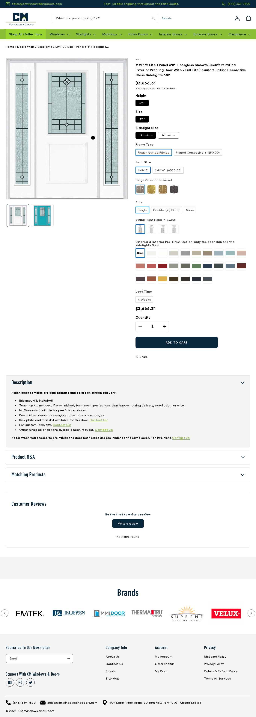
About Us (113, 656)
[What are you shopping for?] (153, 18)
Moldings (110, 34)
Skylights (84, 34)
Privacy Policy (214, 663)
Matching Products (28, 475)
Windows (58, 34)
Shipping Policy (215, 656)
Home (10, 46)
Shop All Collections (26, 34)
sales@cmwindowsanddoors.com (37, 3)
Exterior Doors (206, 34)
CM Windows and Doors (36, 711)
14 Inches (168, 135)
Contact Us (114, 663)
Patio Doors (139, 34)
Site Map (112, 678)
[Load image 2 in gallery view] (42, 215)
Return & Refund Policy (221, 671)
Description (21, 383)
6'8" (142, 103)
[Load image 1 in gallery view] (18, 215)
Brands (167, 18)
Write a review (128, 523)
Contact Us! (99, 420)
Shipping (140, 88)
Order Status (164, 663)
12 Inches (145, 135)
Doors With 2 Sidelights (34, 46)
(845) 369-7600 (239, 3)
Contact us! (181, 437)
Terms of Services (217, 678)
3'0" (142, 119)
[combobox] (105, 18)
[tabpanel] (29, 613)
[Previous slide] (4, 613)
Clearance (238, 34)
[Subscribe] (68, 658)
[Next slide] (251, 613)
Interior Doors (171, 34)
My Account (164, 656)
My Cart (161, 671)
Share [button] (144, 356)
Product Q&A (23, 457)
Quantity (142, 317)
